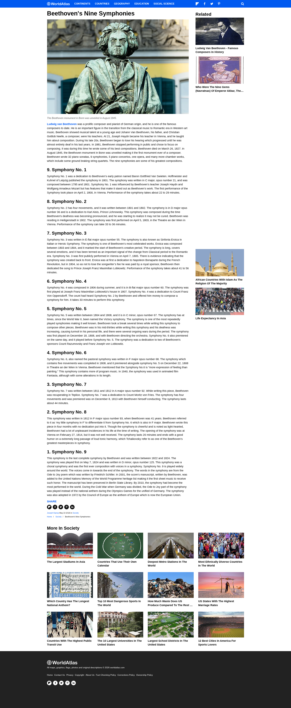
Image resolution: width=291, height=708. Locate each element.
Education (141, 3)
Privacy (69, 675)
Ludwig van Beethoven (62, 124)
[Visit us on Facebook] (55, 683)
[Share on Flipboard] (49, 507)
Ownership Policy (144, 675)
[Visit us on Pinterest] (67, 683)
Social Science (164, 3)
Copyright (79, 675)
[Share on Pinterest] (66, 507)
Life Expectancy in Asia (211, 318)
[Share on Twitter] (61, 507)
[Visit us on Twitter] (61, 683)
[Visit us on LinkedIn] (73, 683)
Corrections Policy (126, 675)
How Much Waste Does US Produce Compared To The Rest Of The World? (170, 605)
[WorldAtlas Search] (242, 4)
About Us (90, 675)
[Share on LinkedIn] (72, 507)
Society (76, 513)
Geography (122, 3)
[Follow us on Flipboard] (49, 683)
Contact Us (59, 675)
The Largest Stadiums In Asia (66, 561)
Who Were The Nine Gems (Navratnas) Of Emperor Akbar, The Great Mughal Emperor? (218, 91)
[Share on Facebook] (55, 507)
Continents (82, 3)
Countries (102, 3)
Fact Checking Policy (106, 675)
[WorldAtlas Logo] (59, 4)
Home (50, 675)
